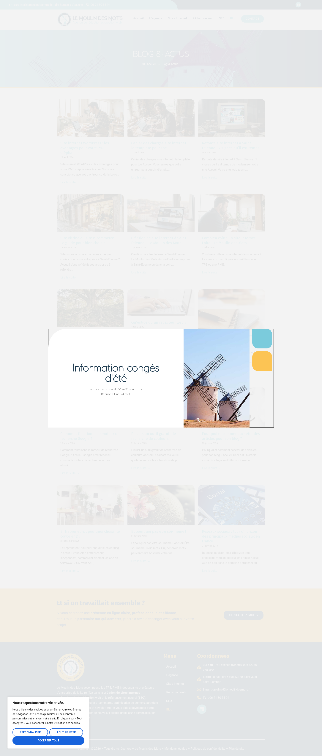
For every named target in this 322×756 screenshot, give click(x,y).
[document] (161, 378)
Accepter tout (48, 740)
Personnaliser (30, 732)
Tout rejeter (66, 732)
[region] (48, 723)
